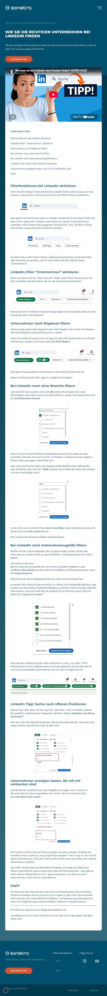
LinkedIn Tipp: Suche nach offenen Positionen (33, 163)
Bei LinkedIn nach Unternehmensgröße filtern (34, 158)
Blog (8, 23)
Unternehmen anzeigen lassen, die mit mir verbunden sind (40, 168)
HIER (19, 918)
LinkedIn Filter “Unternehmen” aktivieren (31, 143)
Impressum (94, 990)
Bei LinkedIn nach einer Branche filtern (30, 153)
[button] (99, 8)
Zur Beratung (19, 59)
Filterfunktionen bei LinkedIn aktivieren (30, 138)
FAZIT (13, 173)
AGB (58, 960)
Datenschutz (73, 990)
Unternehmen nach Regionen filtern (29, 148)
